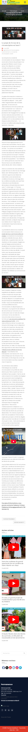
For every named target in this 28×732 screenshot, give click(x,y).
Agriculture (6, 50)
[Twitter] (5, 710)
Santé (22, 11)
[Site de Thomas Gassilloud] (11, 2)
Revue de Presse (6, 717)
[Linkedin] (9, 710)
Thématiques (13, 11)
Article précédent (9, 519)
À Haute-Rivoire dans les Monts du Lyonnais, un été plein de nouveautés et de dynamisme (13, 636)
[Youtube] (12, 710)
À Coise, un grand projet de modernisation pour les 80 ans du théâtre (13, 600)
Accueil (4, 11)
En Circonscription (14, 50)
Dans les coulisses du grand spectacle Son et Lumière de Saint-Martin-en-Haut (12, 563)
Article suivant (18, 522)
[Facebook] (2, 710)
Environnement (6, 52)
